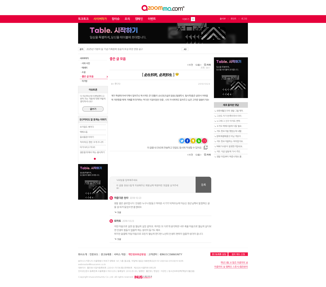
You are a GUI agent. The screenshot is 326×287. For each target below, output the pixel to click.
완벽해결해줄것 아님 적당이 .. (229, 136)
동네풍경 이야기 (87, 137)
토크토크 (83, 18)
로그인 (244, 19)
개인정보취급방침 (137, 254)
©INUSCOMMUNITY (171, 254)
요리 (127, 18)
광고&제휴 (106, 254)
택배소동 (83, 132)
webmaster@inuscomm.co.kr (92, 264)
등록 (203, 184)
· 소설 (83, 72)
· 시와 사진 (85, 63)
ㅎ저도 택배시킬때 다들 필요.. (229, 126)
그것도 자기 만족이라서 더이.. (229, 116)
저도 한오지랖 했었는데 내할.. (229, 131)
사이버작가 (100, 18)
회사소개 (82, 254)
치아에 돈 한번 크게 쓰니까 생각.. (94, 142)
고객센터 (152, 254)
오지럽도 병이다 (87, 127)
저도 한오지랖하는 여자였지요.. (230, 141)
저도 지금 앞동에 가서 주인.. (228, 151)
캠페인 (139, 18)
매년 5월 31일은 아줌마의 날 (234, 262)
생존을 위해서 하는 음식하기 (92, 152)
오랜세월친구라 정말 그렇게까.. (230, 111)
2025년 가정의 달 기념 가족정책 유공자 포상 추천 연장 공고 (114, 49)
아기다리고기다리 (87, 147)
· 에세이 (84, 68)
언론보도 (93, 254)
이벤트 (152, 18)
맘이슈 (116, 18)
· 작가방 (84, 81)
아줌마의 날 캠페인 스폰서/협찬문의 (231, 267)
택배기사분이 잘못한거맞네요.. (229, 146)
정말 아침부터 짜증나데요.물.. (229, 157)
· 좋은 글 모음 (87, 76)
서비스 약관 (120, 254)
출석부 (222, 19)
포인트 (233, 19)
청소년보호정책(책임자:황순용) (181, 271)
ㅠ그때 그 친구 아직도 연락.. (228, 121)
